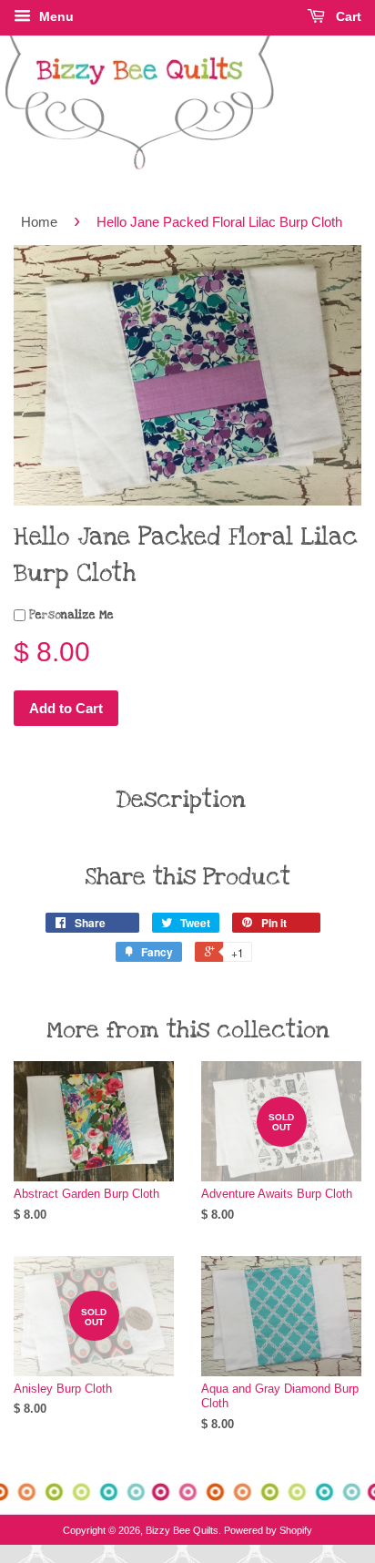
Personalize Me (69, 615)
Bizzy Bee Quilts (182, 1530)
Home (39, 222)
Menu (54, 16)
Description (181, 799)
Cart (346, 16)
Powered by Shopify (268, 1530)
